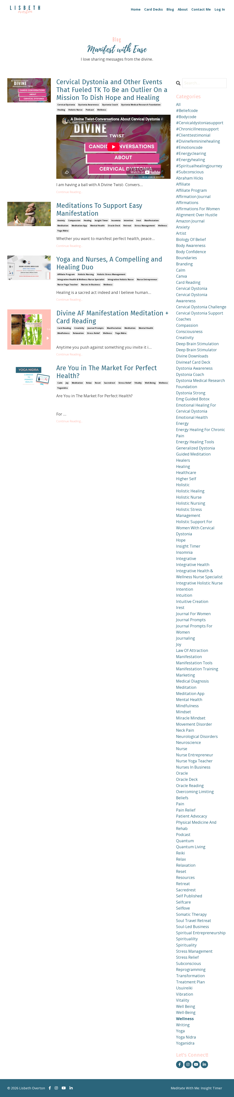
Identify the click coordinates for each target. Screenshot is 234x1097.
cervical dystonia (66, 104)
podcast (90, 109)
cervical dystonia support (199, 313)
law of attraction (192, 650)
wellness (101, 109)
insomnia (115, 220)
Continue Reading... (69, 192)
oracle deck (114, 225)
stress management (145, 225)
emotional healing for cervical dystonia (196, 408)
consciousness (189, 331)
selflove (183, 908)
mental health (97, 225)
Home (136, 9)
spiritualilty (187, 938)
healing (61, 109)
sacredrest (109, 383)
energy (182, 423)
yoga (180, 1030)
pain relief (185, 810)
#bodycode (186, 116)
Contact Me (201, 9)
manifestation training (197, 668)
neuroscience (188, 742)
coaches (183, 319)
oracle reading (190, 785)
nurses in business (90, 284)
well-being (150, 383)
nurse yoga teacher (67, 284)
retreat (127, 225)
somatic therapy (191, 914)
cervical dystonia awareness (191, 297)
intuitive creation (192, 601)
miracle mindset (190, 718)
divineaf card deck (193, 362)
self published (189, 895)
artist (181, 233)
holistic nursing (86, 274)
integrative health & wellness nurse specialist (80, 279)
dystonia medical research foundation (141, 104)
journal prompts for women (194, 629)
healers (183, 460)
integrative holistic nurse (121, 279)
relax (89, 383)
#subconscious (190, 171)
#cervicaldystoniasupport (199, 122)
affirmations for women (198, 208)
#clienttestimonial (193, 135)
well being (185, 1006)
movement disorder (194, 724)
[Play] (47, 338)
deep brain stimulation (197, 343)
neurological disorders (197, 736)
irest (138, 220)
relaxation (78, 333)
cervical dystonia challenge (201, 306)
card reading (64, 328)
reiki (180, 853)
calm (59, 383)
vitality (138, 383)
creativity (79, 328)
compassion (74, 220)
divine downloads (192, 356)
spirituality (186, 945)
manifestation (151, 220)
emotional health (192, 417)
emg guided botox (193, 398)
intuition (184, 595)
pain (180, 803)
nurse (181, 748)
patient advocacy (191, 816)
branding (184, 263)
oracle (182, 773)
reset (98, 383)
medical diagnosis (192, 681)
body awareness (190, 245)
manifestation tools (194, 662)
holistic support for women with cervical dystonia (195, 527)
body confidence (191, 251)
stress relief (93, 333)
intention (128, 220)
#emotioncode (189, 147)
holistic (183, 484)
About (183, 9)
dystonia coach (110, 104)
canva (181, 276)
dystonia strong (190, 392)
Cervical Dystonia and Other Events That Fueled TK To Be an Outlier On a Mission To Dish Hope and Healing (111, 90)
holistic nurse (75, 109)
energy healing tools (195, 441)
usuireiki (184, 988)
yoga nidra (62, 230)
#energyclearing (191, 153)
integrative (186, 558)
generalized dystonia (195, 448)
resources (185, 877)
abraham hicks (189, 178)
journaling (185, 638)
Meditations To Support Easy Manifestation (99, 210)
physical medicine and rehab (196, 825)
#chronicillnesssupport (197, 129)
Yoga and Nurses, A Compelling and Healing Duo (109, 263)
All (178, 104)
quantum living (190, 846)
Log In (219, 9)
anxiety (61, 220)
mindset (183, 711)
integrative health (192, 564)
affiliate (183, 184)
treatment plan (190, 981)
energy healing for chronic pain (200, 432)
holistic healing (190, 491)
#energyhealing (190, 159)
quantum (185, 840)
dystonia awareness (88, 104)
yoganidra (62, 388)
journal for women (193, 613)
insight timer (101, 220)
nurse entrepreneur (147, 279)
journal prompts (95, 328)
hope (181, 540)
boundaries (186, 257)
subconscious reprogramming (190, 966)
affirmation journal (193, 196)
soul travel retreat (193, 920)
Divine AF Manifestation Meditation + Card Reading (112, 317)
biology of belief (191, 239)
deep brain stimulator (196, 349)
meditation (62, 225)
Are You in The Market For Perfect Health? (106, 372)
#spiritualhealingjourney (199, 165)
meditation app (79, 225)
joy (67, 383)
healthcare (186, 472)
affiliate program (66, 274)
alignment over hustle (196, 214)
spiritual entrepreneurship (201, 932)
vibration (184, 994)
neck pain (185, 730)
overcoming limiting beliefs (195, 794)
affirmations (187, 202)
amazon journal (190, 221)
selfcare (183, 902)
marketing (185, 675)
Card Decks (153, 9)
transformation (190, 975)
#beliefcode (187, 110)
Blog (170, 9)
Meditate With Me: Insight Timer (196, 1088)
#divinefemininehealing (198, 141)
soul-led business (192, 926)
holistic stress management (111, 274)
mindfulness (63, 333)
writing (183, 1024)
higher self (186, 478)
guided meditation (193, 454)
